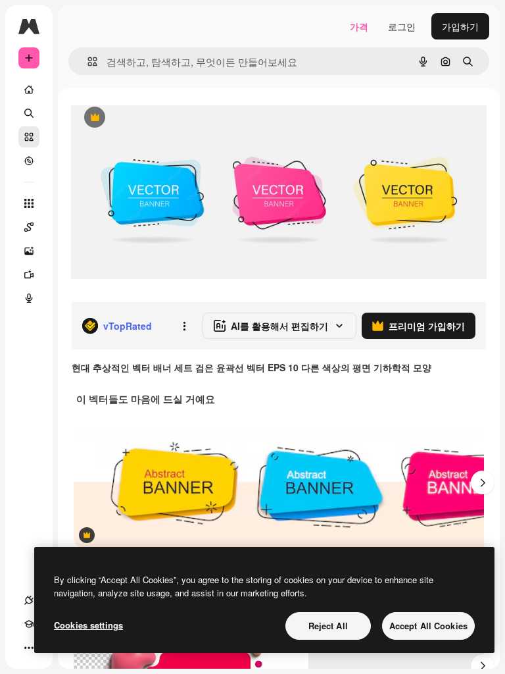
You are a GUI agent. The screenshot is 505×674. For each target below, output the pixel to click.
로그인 (402, 26)
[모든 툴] (28, 203)
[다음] (482, 482)
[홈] (28, 89)
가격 (359, 26)
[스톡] (28, 136)
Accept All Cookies (428, 625)
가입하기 (460, 26)
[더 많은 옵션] (184, 326)
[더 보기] (28, 647)
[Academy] (28, 624)
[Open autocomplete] (87, 61)
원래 (146, 118)
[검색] (28, 113)
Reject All (328, 625)
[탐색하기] (28, 160)
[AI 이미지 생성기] (28, 250)
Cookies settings (88, 625)
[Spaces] (28, 227)
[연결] (28, 600)
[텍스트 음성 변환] (28, 298)
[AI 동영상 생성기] (28, 274)
